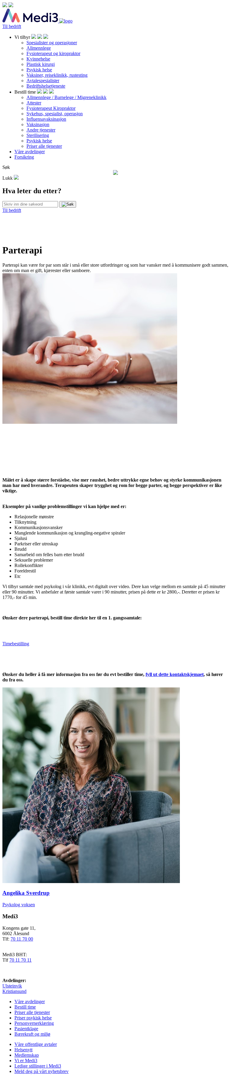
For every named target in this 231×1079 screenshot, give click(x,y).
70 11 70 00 (22, 938)
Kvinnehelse (38, 58)
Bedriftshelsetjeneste (45, 85)
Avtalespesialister (42, 80)
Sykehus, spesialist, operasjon (54, 113)
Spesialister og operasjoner (51, 42)
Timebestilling (15, 643)
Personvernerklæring (34, 1023)
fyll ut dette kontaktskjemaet (175, 674)
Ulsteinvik (12, 985)
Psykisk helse (39, 69)
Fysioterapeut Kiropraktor (50, 108)
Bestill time (25, 1006)
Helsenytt (23, 1049)
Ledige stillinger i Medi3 (37, 1065)
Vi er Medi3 (25, 1060)
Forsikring (24, 157)
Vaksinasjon (37, 124)
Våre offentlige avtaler (35, 1044)
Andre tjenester (40, 129)
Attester (33, 102)
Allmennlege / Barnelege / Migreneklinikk (66, 97)
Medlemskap (26, 1055)
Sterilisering (37, 135)
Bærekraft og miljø (32, 1034)
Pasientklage (26, 1028)
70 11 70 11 (20, 960)
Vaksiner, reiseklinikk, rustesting (57, 75)
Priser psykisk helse (33, 1017)
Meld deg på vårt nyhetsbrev (41, 1071)
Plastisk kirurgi (40, 64)
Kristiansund (14, 991)
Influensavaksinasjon (46, 119)
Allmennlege (38, 48)
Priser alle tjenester (44, 146)
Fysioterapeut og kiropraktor (53, 53)
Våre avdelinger (29, 151)
